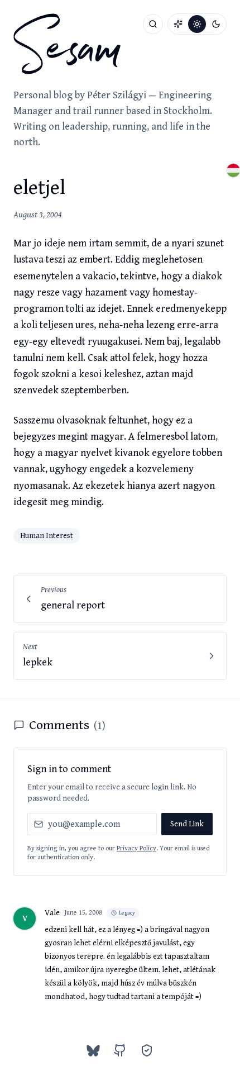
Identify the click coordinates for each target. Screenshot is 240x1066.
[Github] (120, 1050)
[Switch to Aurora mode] (178, 24)
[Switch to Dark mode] (216, 24)
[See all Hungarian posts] (233, 170)
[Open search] (153, 24)
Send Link (187, 824)
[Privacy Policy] (146, 1050)
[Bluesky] (93, 1050)
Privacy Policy (136, 848)
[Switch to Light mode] (197, 24)
